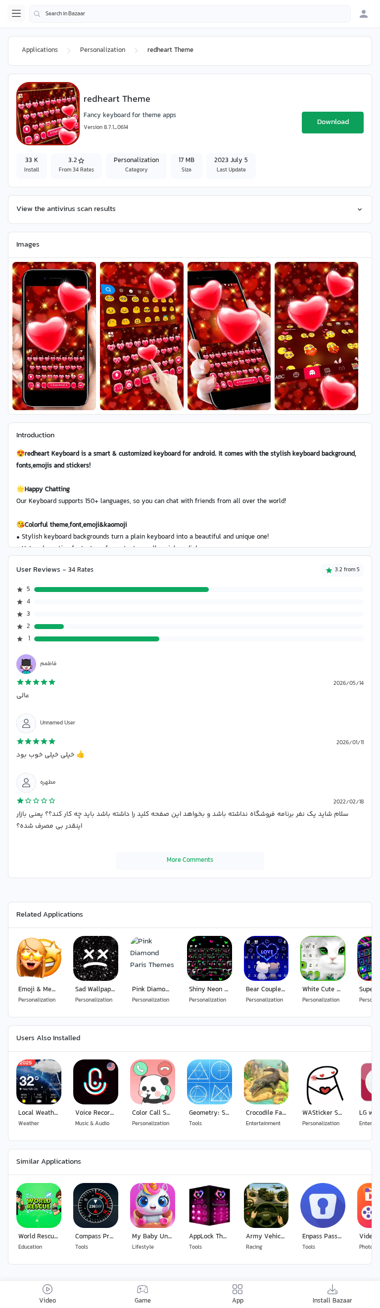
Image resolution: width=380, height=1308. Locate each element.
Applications (40, 50)
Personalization (102, 50)
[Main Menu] (16, 13)
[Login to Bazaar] (364, 14)
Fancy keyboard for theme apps (130, 115)
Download (333, 122)
